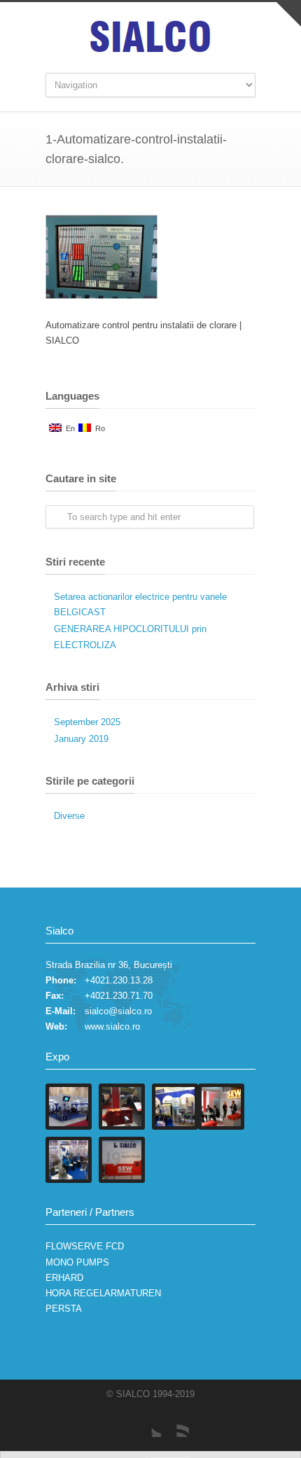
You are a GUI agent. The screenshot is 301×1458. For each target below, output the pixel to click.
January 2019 (81, 739)
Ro (98, 428)
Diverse (69, 816)
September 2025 (87, 722)
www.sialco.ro (112, 1026)
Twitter (147, 1423)
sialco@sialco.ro (118, 1011)
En (68, 428)
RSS (175, 1423)
